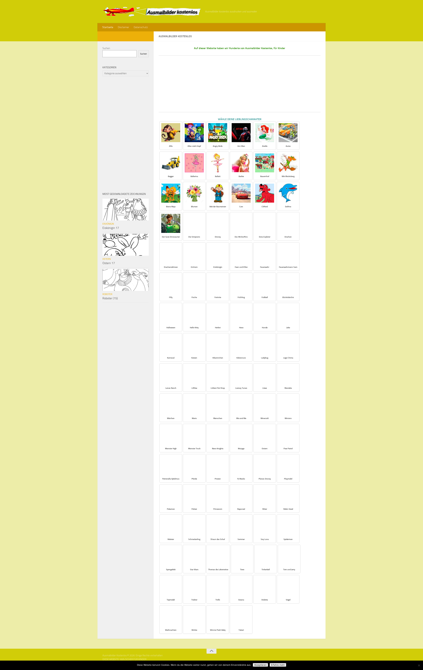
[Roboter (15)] (125, 280)
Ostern (106, 259)
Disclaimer (123, 27)
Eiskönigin (108, 223)
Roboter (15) (110, 298)
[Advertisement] (240, 84)
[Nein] (419, 665)
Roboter (107, 294)
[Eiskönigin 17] (125, 209)
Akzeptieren (260, 665)
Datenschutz (141, 27)
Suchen (106, 48)
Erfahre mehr (278, 665)
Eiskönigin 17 (110, 228)
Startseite (107, 27)
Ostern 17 (108, 263)
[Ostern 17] (125, 245)
